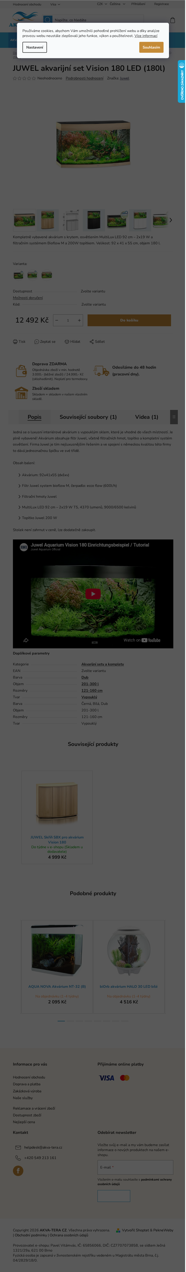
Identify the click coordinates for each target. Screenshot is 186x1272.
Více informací (146, 35)
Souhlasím (151, 47)
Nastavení (34, 47)
